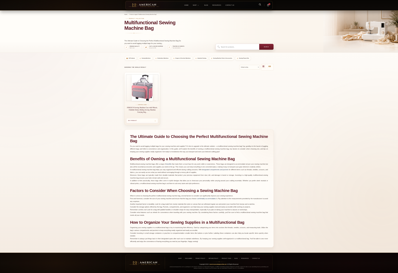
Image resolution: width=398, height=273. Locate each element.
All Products (130, 58)
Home (186, 5)
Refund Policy (213, 258)
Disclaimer (188, 258)
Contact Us (229, 5)
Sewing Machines (145, 58)
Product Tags (226, 258)
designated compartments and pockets (215, 169)
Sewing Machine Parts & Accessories (221, 58)
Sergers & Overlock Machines (182, 58)
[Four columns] (263, 66)
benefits (168, 164)
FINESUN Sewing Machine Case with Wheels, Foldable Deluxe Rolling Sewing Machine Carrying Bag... (142, 109)
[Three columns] (269, 66)
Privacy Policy (200, 258)
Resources (216, 5)
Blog (206, 5)
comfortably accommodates (206, 198)
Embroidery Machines (162, 58)
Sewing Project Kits (243, 58)
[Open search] (259, 4)
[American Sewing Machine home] (144, 263)
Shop (195, 5)
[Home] (145, 5)
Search (266, 46)
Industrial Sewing (200, 58)
